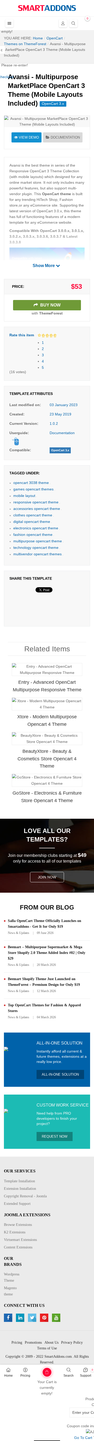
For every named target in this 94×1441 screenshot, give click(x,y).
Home (8, 1375)
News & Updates (18, 933)
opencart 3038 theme (31, 483)
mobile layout (24, 496)
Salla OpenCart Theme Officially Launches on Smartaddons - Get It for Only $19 (44, 923)
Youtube (57, 1318)
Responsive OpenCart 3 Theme (35, 171)
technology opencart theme (35, 547)
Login (63, 23)
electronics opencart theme (35, 528)
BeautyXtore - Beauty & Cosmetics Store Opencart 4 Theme (47, 759)
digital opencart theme (31, 522)
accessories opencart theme (36, 509)
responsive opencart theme (35, 502)
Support (85, 1375)
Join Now (47, 877)
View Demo (29, 137)
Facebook (9, 1318)
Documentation (65, 137)
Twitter (33, 1318)
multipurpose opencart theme (37, 541)
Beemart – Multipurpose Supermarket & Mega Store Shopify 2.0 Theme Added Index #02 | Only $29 (46, 952)
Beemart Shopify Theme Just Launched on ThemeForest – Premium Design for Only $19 (44, 982)
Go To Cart (39, 1370)
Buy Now (50, 305)
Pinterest (45, 1318)
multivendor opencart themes (37, 554)
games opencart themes (33, 489)
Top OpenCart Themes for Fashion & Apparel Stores (44, 1008)
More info (67, 674)
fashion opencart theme (32, 534)
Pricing (25, 1375)
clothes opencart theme (32, 515)
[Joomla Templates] (47, 8)
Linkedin (21, 1318)
